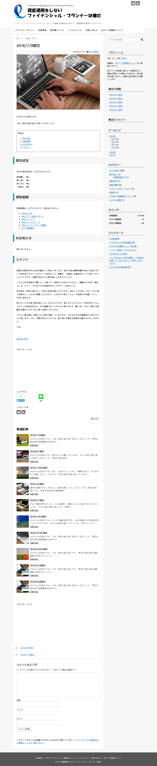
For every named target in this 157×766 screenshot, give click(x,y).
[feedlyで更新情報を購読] (133, 3)
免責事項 (42, 30)
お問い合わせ (91, 30)
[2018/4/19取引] (23, 570)
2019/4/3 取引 (116, 102)
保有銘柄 (27, 141)
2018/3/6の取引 (38, 516)
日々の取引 (94, 51)
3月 (112, 141)
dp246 (96, 418)
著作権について (57, 30)
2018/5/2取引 (37, 484)
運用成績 (113, 184)
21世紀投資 (114, 238)
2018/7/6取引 (27, 647)
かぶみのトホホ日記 (118, 253)
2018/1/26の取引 (39, 467)
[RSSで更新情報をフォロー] (138, 3)
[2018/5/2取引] (23, 489)
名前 (19, 700)
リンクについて (75, 30)
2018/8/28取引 (38, 581)
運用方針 (113, 181)
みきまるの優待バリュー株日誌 (123, 246)
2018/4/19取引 (38, 565)
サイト (19, 719)
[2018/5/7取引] (23, 505)
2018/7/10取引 (27, 654)
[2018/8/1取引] (23, 456)
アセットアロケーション (120, 188)
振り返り (113, 174)
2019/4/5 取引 (116, 94)
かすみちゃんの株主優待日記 (122, 242)
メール (20, 709)
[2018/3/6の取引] (23, 521)
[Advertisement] (37, 368)
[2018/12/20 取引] (23, 538)
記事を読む (34, 445)
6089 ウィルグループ (30, 222)
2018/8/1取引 (37, 451)
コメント (27, 147)
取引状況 (27, 138)
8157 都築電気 (27, 228)
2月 (112, 144)
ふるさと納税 (115, 200)
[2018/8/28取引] (23, 587)
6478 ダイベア (27, 219)
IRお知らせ (28, 144)
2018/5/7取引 (37, 500)
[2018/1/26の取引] (23, 473)
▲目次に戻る (22, 338)
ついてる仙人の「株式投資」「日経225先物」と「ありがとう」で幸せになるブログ (126, 260)
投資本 (112, 192)
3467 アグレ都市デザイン (32, 216)
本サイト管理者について (126, 63)
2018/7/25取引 (38, 435)
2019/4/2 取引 (116, 106)
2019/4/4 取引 (116, 98)
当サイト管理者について (112, 30)
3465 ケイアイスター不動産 (33, 225)
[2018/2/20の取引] (23, 554)
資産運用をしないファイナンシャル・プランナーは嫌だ (81, 762)
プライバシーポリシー (25, 30)
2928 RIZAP (26, 213)
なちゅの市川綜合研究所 (120, 267)
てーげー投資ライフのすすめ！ (123, 250)
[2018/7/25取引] (23, 440)
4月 (112, 139)
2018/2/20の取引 (39, 549)
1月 (112, 147)
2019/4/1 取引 (116, 109)
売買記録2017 (119, 177)
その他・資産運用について (121, 196)
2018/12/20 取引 (38, 532)
